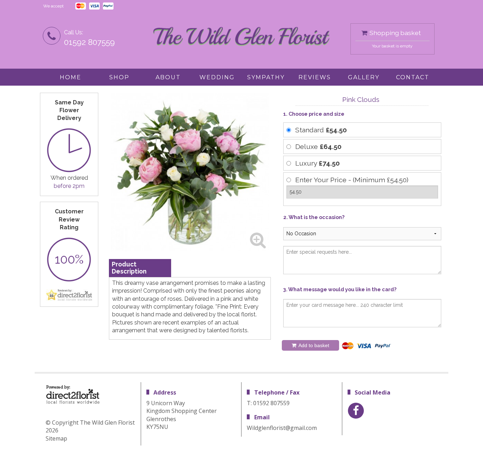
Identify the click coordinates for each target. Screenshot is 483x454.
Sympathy (266, 77)
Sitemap (56, 438)
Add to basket (313, 345)
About (168, 77)
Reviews (314, 77)
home (70, 77)
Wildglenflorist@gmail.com (282, 428)
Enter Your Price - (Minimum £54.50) (351, 180)
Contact (412, 77)
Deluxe (318, 146)
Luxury (317, 163)
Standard (321, 130)
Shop (119, 77)
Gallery (363, 77)
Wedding (217, 77)
